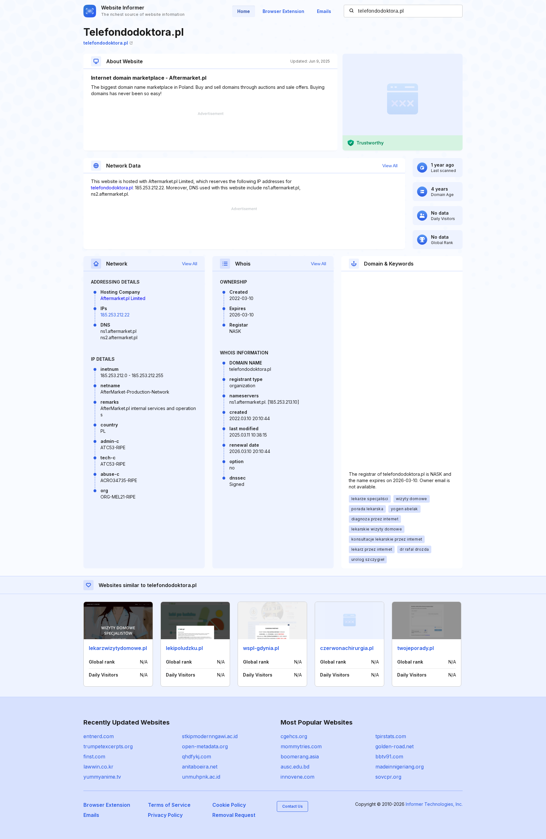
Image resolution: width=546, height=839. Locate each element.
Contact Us (292, 806)
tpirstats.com (390, 736)
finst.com (94, 756)
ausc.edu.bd (295, 766)
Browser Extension (283, 11)
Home (243, 11)
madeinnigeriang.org (399, 766)
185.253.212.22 (115, 314)
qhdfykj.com (196, 756)
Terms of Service (169, 805)
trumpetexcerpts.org (108, 746)
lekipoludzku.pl (184, 648)
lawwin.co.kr (98, 766)
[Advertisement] (210, 131)
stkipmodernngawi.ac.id (210, 736)
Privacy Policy (165, 815)
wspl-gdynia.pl (261, 648)
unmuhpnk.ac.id (201, 777)
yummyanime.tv (102, 777)
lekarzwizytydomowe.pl (118, 648)
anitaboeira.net (199, 766)
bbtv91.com (389, 756)
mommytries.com (301, 746)
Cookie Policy (229, 805)
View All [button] (389, 165)
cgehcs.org (294, 736)
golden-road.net (394, 746)
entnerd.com (98, 736)
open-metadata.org (205, 746)
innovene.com (297, 777)
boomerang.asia (300, 756)
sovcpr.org (388, 777)
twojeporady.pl (415, 648)
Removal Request (233, 815)
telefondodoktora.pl (105, 43)
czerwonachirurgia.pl (346, 648)
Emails (324, 11)
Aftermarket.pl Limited (122, 298)
